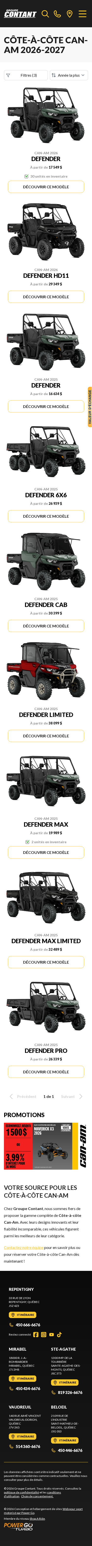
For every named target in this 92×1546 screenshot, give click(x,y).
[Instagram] (44, 1335)
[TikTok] (59, 1335)
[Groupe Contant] (20, 13)
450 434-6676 (28, 1388)
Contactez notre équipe (23, 1247)
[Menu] (82, 13)
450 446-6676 (70, 1450)
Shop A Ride (37, 1518)
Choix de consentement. (37, 1496)
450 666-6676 (28, 1324)
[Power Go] (46, 1526)
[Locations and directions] (69, 13)
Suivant (68, 1096)
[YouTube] (51, 1335)
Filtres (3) (29, 75)
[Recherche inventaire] (45, 13)
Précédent (26, 1096)
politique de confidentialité (21, 1492)
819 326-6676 (70, 1392)
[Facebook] (36, 1335)
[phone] (57, 13)
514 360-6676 (28, 1446)
